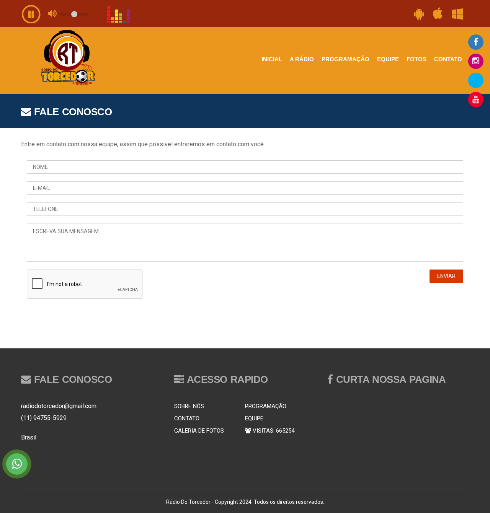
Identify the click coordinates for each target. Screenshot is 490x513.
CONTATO (448, 59)
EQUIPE (388, 59)
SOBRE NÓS (189, 406)
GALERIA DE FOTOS (199, 430)
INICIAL (271, 59)
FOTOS (416, 59)
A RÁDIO (302, 59)
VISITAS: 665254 (272, 430)
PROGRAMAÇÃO (345, 59)
